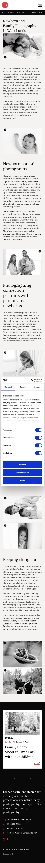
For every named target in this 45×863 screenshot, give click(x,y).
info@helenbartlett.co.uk (19, 819)
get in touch (8, 629)
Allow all (22, 464)
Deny (22, 481)
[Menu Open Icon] (40, 5)
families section (10, 626)
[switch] (38, 438)
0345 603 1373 (14, 824)
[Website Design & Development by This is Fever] (22, 854)
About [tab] (37, 387)
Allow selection (22, 473)
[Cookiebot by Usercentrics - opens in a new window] (31, 380)
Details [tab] (23, 387)
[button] (15, 779)
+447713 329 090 (15, 828)
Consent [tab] (8, 387)
